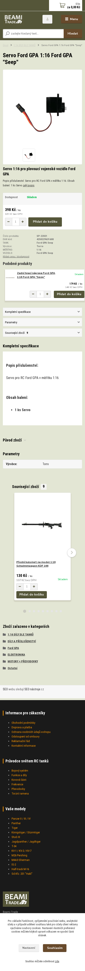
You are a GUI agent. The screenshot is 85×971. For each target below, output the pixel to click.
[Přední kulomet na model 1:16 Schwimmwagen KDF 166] (42, 526)
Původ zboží (12, 440)
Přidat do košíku (45, 222)
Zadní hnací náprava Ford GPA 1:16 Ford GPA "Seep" (36, 275)
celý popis (28, 185)
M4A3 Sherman (21, 860)
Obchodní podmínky (23, 722)
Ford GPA (13, 648)
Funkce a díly (19, 775)
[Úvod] (19, 19)
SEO (5, 689)
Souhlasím (55, 948)
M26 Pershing (19, 855)
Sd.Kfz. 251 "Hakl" (22, 873)
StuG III (16, 837)
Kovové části (19, 779)
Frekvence (17, 784)
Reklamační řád (21, 741)
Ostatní (12, 668)
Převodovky (18, 789)
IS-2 (14, 864)
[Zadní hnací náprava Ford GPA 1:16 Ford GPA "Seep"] (10, 277)
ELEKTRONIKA (16, 654)
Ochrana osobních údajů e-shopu (31, 732)
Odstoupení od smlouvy (25, 736)
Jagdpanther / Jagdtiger (26, 841)
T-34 (14, 846)
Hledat (73, 33)
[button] (24, 611)
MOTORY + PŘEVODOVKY (23, 661)
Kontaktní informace (24, 745)
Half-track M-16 (20, 869)
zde (57, 961)
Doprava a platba (22, 727)
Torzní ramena (20, 793)
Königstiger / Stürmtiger (26, 832)
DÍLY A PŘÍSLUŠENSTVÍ (22, 641)
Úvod (5, 45)
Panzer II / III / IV (21, 818)
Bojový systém (20, 770)
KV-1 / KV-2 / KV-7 (21, 850)
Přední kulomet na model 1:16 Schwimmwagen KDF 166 (36, 564)
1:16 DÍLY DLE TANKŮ (25, 45)
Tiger (15, 827)
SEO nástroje (32, 689)
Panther (16, 823)
